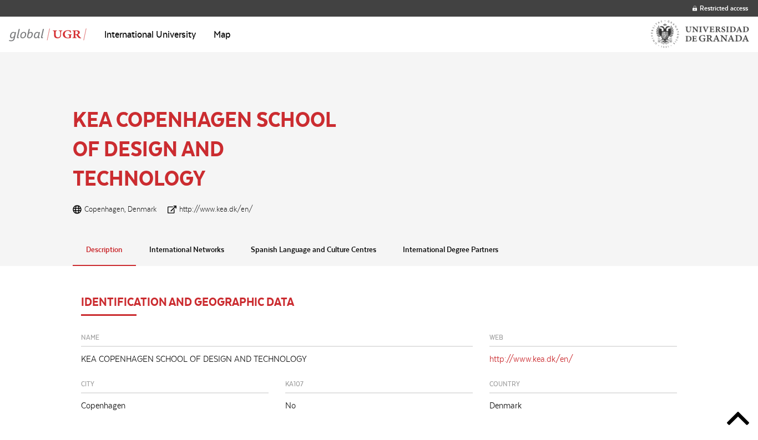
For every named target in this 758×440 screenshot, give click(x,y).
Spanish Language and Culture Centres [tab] (313, 249)
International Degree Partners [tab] (450, 249)
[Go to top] (738, 420)
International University (150, 34)
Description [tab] (104, 249)
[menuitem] (150, 34)
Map (222, 34)
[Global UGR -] (48, 34)
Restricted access (724, 8)
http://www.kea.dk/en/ (216, 208)
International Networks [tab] (186, 249)
